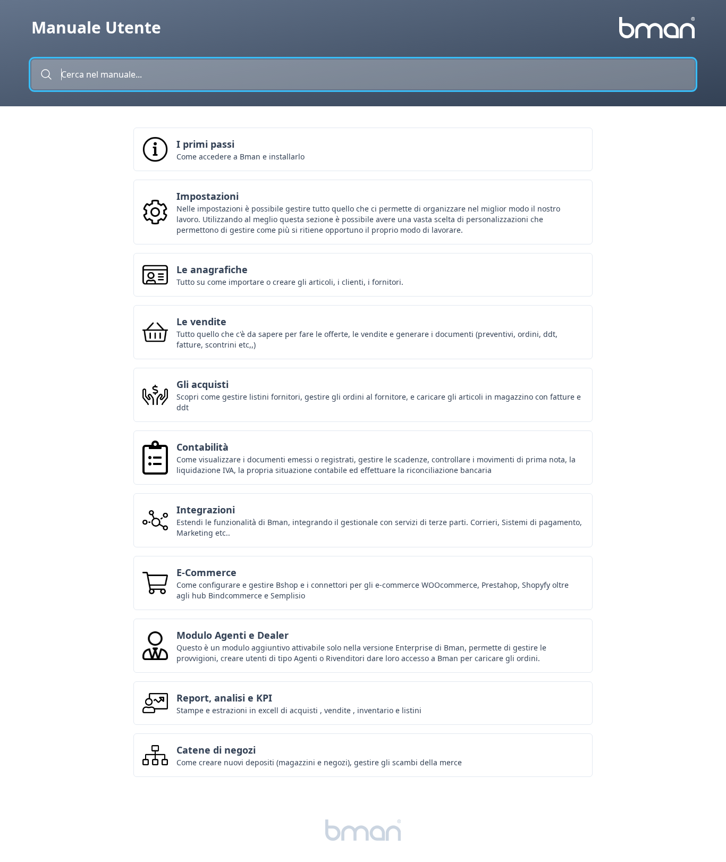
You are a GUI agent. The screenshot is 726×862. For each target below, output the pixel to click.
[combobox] (363, 74)
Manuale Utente (96, 27)
